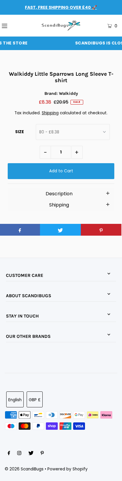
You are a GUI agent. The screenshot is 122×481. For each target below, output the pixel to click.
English (15, 400)
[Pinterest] (42, 454)
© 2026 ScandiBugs (24, 469)
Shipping (50, 113)
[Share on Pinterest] (101, 230)
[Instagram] (19, 454)
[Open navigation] (13, 26)
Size (19, 132)
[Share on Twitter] (60, 230)
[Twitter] (30, 454)
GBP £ (35, 400)
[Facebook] (9, 454)
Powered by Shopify (67, 469)
